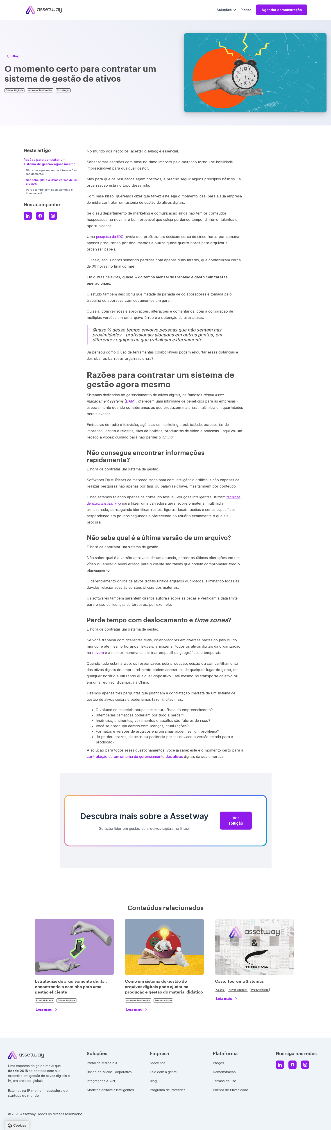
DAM (130, 401)
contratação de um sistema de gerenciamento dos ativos (135, 756)
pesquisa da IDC (109, 236)
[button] (226, 9)
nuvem (98, 652)
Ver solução (235, 821)
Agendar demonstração (281, 10)
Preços (218, 1063)
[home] (44, 10)
